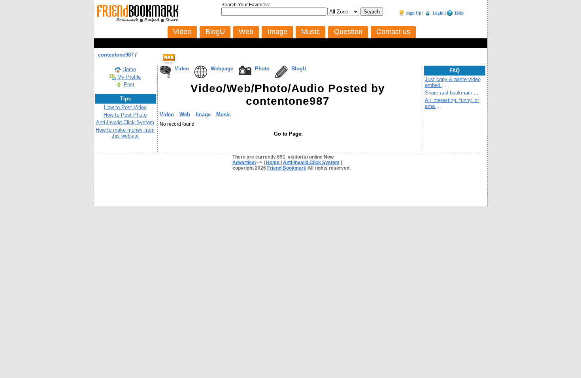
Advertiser (244, 162)
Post (129, 84)
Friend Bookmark (286, 168)
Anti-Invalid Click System (125, 122)
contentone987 (116, 55)
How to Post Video (125, 107)
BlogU (298, 69)
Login (437, 13)
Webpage (222, 69)
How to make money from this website (125, 133)
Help (459, 13)
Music (223, 114)
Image (203, 114)
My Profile (129, 77)
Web (184, 114)
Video (182, 69)
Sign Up (413, 13)
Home (129, 69)
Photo (262, 69)
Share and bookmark (449, 93)
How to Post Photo (125, 115)
